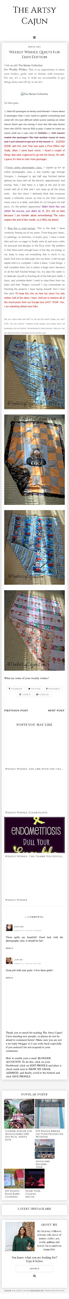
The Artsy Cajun (34, 16)
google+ (45, 694)
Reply (9, 948)
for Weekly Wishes (15, 69)
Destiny (19, 927)
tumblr (25, 694)
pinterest (54, 689)
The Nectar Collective (30, 65)
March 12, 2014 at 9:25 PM (27, 963)
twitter (35, 689)
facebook (17, 689)
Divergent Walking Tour (43, 1164)
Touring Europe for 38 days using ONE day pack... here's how (18, 1135)
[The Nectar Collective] (34, 94)
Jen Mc (18, 960)
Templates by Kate (54, 1291)
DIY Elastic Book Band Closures (12, 1193)
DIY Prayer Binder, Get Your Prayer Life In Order (49, 1134)
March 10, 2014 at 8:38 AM (28, 930)
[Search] (34, 1276)
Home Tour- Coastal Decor (33, 1193)
